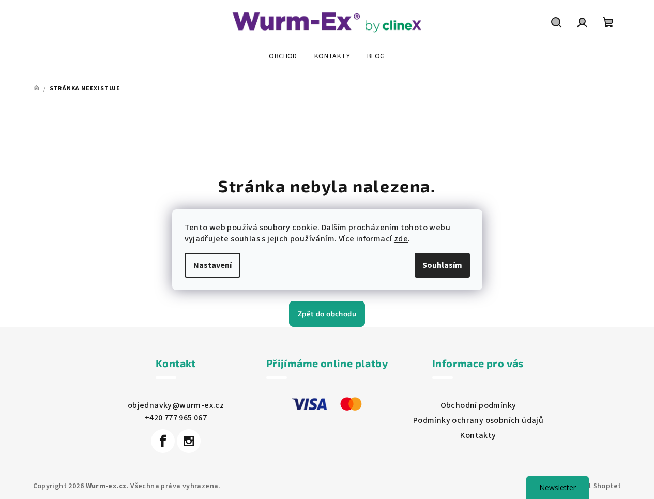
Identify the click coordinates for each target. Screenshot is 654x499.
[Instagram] (189, 441)
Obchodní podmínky (478, 405)
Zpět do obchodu (327, 313)
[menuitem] (283, 56)
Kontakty (478, 435)
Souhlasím (442, 265)
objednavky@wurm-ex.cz (176, 405)
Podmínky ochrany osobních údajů (478, 420)
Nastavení (212, 265)
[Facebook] (163, 441)
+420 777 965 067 (176, 418)
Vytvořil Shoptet (592, 486)
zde (401, 239)
